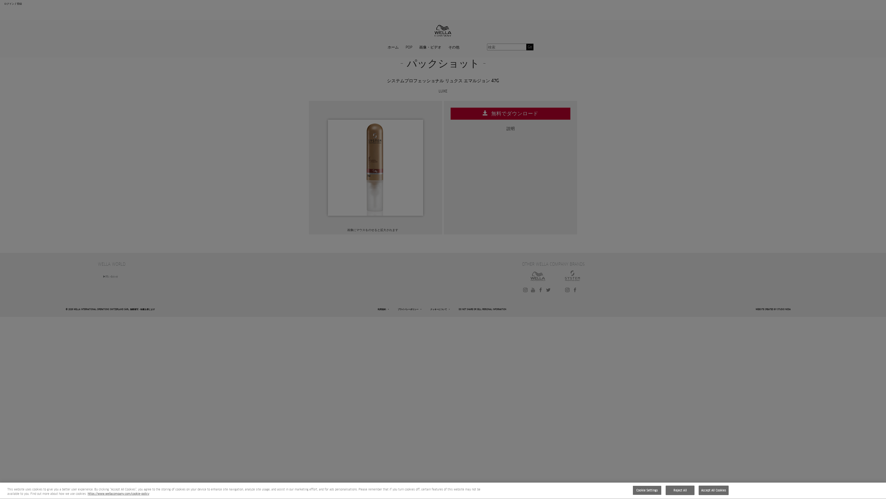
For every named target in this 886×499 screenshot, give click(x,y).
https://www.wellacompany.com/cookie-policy (118, 494)
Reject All (679, 490)
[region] (443, 491)
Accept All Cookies (713, 490)
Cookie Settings (647, 490)
